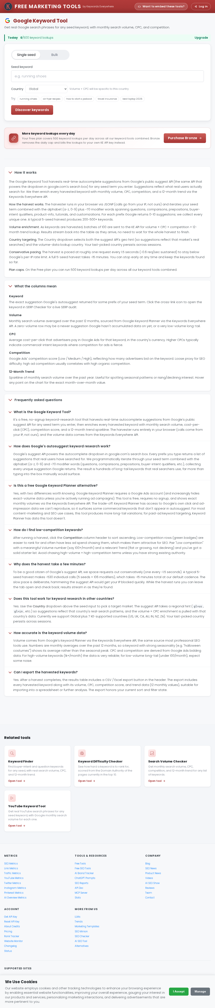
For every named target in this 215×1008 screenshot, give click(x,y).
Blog (147, 863)
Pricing (8, 931)
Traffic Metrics (12, 873)
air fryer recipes (51, 98)
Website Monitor (13, 941)
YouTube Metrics (14, 878)
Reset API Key (11, 921)
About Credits (12, 926)
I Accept (179, 991)
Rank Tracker (11, 936)
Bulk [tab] (54, 54)
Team (148, 892)
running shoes (28, 98)
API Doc (79, 888)
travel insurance (107, 98)
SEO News (151, 868)
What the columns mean (35, 286)
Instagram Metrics (15, 888)
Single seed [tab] (26, 54)
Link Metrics (11, 868)
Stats (78, 897)
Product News (153, 873)
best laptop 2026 (132, 98)
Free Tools (80, 863)
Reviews (150, 888)
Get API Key (10, 916)
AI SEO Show (152, 883)
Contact (150, 897)
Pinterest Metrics (14, 892)
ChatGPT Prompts (85, 878)
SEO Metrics (11, 863)
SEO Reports (81, 883)
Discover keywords (32, 109)
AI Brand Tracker (84, 873)
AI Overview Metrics (15, 897)
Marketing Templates (87, 926)
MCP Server (81, 892)
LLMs (77, 916)
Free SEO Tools (83, 868)
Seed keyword (22, 67)
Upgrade (201, 38)
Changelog (10, 946)
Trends (79, 921)
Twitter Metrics (12, 883)
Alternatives (82, 946)
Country (17, 89)
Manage (200, 991)
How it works (25, 172)
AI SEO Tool (81, 941)
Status (8, 951)
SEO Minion (81, 931)
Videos (149, 878)
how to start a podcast (79, 98)
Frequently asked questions (38, 400)
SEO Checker (82, 936)
